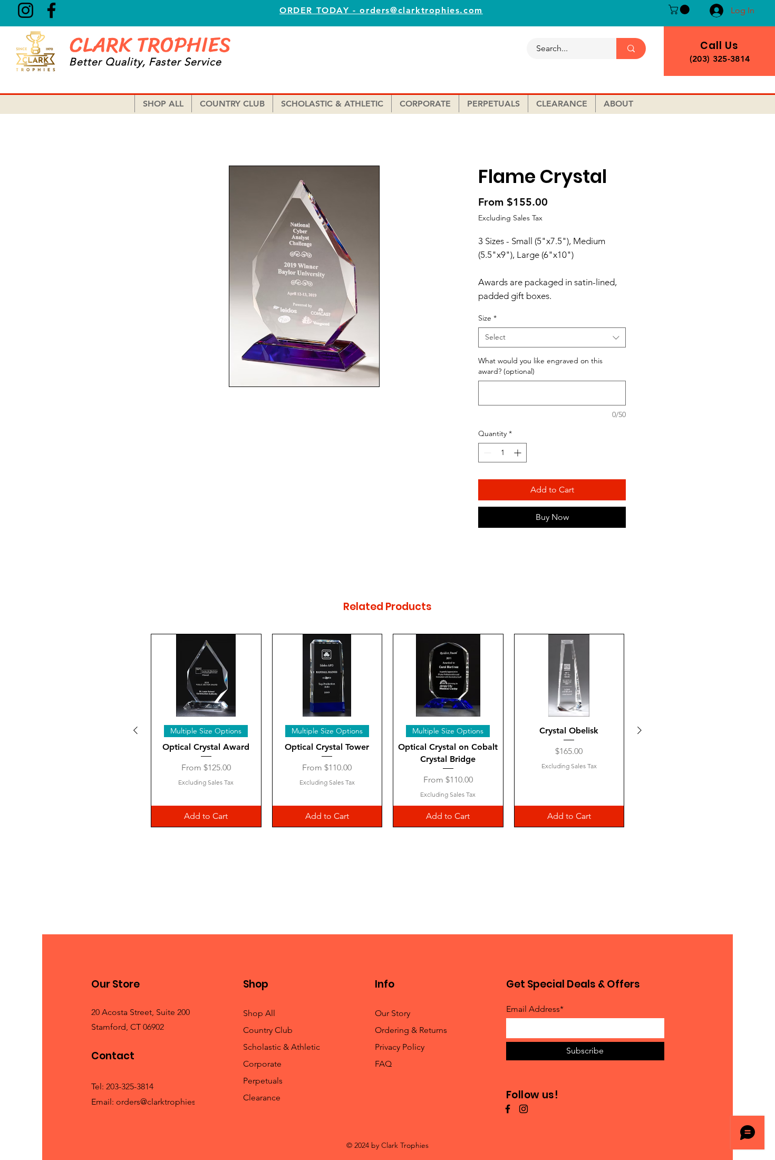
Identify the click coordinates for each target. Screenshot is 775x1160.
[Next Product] (639, 730)
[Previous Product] (135, 730)
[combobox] (552, 337)
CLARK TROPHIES (150, 44)
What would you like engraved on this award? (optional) (540, 366)
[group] (387, 730)
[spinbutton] (502, 452)
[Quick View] (206, 675)
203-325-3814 (129, 1086)
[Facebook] (51, 10)
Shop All (259, 1013)
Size (487, 318)
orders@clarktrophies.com (165, 1102)
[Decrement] (486, 452)
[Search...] (631, 48)
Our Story (392, 1013)
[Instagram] (25, 10)
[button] (680, 9)
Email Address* (535, 1009)
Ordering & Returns (411, 1030)
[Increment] (518, 452)
